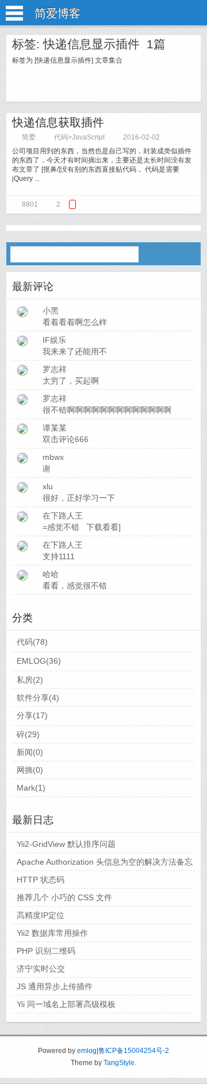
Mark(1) (31, 787)
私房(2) (30, 679)
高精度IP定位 (40, 915)
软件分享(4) (38, 697)
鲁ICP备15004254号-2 (133, 1051)
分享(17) (32, 715)
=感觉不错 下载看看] (82, 527)
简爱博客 (57, 13)
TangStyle (119, 1063)
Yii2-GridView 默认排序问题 (66, 844)
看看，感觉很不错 (75, 585)
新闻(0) (30, 752)
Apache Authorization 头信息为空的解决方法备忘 (105, 861)
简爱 (29, 137)
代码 (61, 137)
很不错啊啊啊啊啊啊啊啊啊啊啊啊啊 (107, 410)
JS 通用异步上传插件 (55, 986)
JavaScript (88, 137)
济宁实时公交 (41, 968)
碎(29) (28, 734)
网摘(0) (30, 770)
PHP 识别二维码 (46, 950)
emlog (87, 1051)
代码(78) (32, 641)
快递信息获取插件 (58, 122)
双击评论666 (66, 439)
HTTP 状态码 (40, 879)
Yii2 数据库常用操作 (52, 933)
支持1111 (59, 556)
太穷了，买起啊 (71, 380)
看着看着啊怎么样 (75, 322)
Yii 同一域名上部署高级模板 (66, 1004)
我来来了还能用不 (75, 351)
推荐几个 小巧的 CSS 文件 (64, 897)
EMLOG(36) (39, 660)
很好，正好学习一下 (79, 497)
